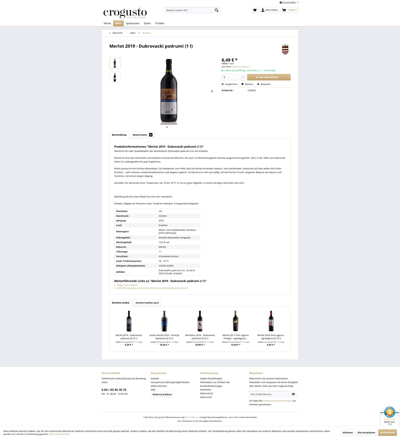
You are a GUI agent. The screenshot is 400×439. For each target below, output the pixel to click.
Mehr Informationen (59, 434)
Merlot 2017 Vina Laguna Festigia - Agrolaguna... (235, 337)
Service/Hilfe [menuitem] (289, 2)
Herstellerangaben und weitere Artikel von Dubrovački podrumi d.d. (152, 288)
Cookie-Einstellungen (211, 378)
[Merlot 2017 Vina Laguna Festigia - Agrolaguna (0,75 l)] (235, 321)
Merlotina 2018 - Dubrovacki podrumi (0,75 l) (200, 337)
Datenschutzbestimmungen (277, 400)
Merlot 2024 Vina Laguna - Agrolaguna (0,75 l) (271, 337)
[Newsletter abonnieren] (293, 394)
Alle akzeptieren (366, 432)
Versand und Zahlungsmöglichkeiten (170, 382)
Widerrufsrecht (159, 385)
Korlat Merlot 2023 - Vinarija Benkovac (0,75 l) (164, 337)
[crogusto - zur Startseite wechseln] (125, 13)
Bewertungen (142, 134)
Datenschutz (206, 393)
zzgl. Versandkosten (241, 66)
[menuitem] (192, 10)
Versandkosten (192, 417)
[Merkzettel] (255, 10)
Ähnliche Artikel (120, 302)
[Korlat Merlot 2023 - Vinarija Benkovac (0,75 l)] (164, 321)
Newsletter (205, 389)
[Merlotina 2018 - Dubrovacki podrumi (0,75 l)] (200, 321)
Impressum (206, 397)
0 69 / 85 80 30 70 (114, 390)
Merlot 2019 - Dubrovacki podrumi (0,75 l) (129, 337)
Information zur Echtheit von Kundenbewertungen (215, 384)
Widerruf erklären (162, 394)
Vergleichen (231, 84)
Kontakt (155, 378)
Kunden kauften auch (147, 302)
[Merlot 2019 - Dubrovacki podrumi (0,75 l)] (128, 321)
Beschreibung (119, 134)
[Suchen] (216, 10)
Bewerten (265, 84)
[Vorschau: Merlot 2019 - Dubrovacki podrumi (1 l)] (114, 63)
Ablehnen (347, 432)
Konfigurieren (387, 432)
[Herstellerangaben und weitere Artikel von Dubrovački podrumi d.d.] (285, 49)
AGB (153, 389)
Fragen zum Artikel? (127, 285)
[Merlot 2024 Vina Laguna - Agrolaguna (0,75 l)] (271, 321)
